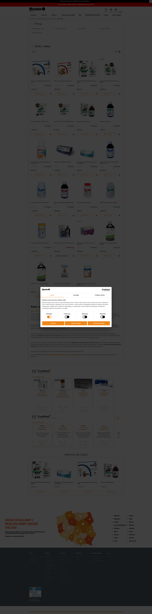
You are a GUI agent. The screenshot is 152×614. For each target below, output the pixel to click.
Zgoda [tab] (52, 295)
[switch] (67, 317)
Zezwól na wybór (76, 323)
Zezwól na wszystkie (98, 323)
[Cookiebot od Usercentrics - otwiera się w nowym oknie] (103, 290)
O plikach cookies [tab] (100, 295)
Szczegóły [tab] (76, 295)
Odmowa (53, 323)
